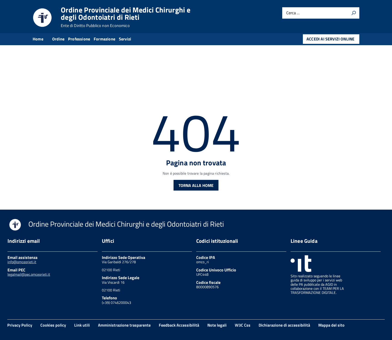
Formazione (104, 39)
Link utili (82, 325)
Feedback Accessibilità (179, 325)
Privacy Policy (19, 325)
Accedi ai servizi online (330, 39)
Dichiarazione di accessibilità (284, 325)
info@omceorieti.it (21, 262)
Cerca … (293, 13)
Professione (79, 39)
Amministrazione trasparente (124, 325)
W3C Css (242, 325)
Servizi (125, 39)
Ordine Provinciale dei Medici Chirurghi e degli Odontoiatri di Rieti (125, 17)
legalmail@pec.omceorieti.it (28, 274)
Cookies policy (53, 325)
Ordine (58, 39)
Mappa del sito (331, 325)
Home (38, 39)
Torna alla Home (196, 185)
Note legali (217, 325)
